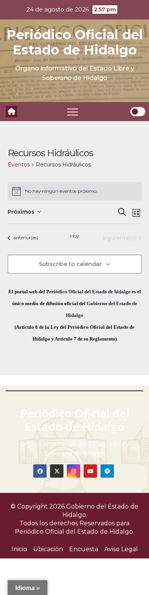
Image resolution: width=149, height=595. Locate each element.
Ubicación (48, 549)
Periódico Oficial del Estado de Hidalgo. (74, 531)
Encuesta (83, 549)
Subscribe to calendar (70, 264)
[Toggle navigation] (72, 111)
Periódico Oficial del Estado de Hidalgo (74, 42)
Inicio (19, 549)
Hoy (74, 236)
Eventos (19, 164)
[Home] (11, 111)
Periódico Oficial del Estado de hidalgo (88, 291)
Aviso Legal (121, 549)
